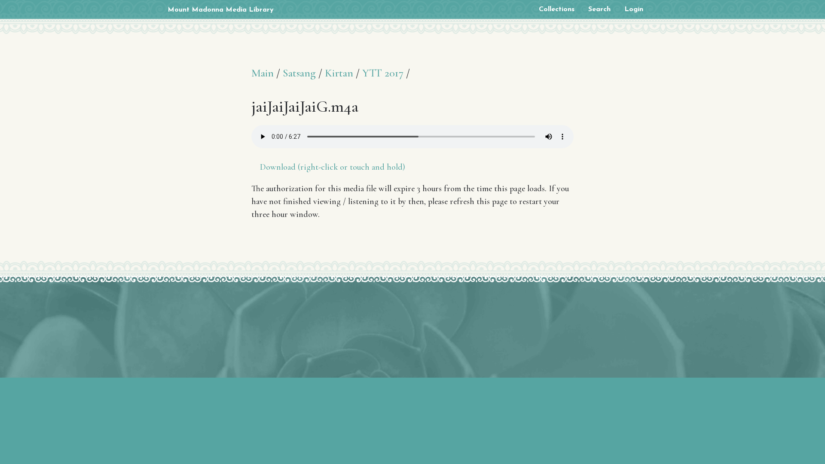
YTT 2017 (382, 72)
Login (633, 9)
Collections (556, 9)
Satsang (299, 72)
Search (599, 9)
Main (262, 72)
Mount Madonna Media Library (221, 9)
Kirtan (339, 72)
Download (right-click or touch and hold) (332, 167)
